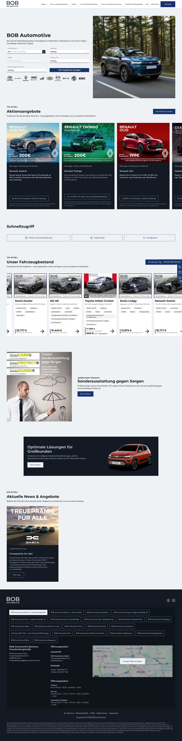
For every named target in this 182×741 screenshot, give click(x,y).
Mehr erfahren (85, 394)
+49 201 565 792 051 (172, 262)
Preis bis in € (54, 57)
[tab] (28, 612)
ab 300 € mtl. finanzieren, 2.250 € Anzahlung (29, 199)
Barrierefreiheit (82, 713)
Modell (10, 57)
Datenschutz (102, 713)
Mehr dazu (17, 575)
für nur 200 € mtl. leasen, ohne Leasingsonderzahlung (87, 197)
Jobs (147, 4)
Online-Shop (155, 4)
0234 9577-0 (62, 670)
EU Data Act (69, 713)
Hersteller (53, 48)
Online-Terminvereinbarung (40, 238)
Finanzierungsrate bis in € (16, 67)
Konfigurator (152, 238)
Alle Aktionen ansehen (164, 111)
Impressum (113, 713)
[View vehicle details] (35, 331)
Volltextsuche (12, 48)
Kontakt (168, 4)
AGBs (92, 713)
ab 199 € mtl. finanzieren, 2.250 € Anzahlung (139, 199)
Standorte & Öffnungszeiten (134, 4)
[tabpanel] (91, 675)
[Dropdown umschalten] (47, 4)
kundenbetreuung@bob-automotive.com (24, 660)
